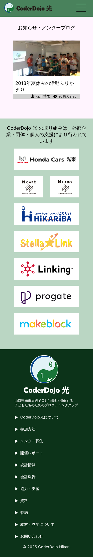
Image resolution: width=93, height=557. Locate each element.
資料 (24, 500)
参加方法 (28, 429)
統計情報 (28, 464)
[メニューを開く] (81, 8)
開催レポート (31, 452)
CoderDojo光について (39, 417)
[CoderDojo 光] (28, 8)
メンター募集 (31, 440)
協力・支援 (29, 488)
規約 (24, 512)
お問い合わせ (31, 536)
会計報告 (28, 476)
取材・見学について (37, 524)
